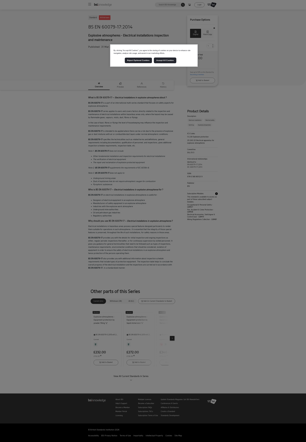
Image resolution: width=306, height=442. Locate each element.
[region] (154, 55)
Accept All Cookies (165, 60)
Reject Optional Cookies (138, 60)
